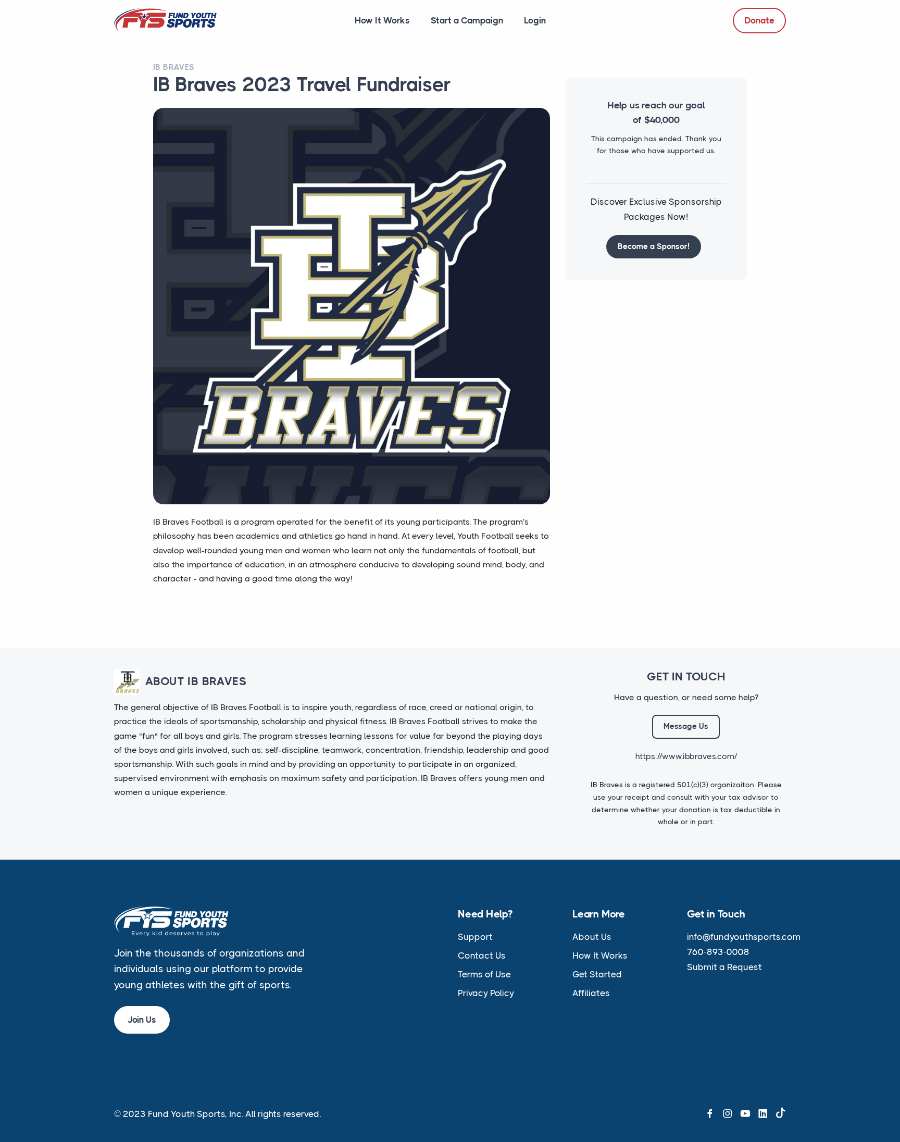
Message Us (686, 726)
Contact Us (482, 955)
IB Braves (174, 67)
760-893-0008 (718, 952)
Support (475, 937)
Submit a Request (724, 967)
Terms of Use (484, 974)
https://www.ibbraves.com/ (686, 756)
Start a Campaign (467, 20)
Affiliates (591, 993)
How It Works (382, 20)
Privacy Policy (486, 993)
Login (535, 20)
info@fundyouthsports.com (744, 937)
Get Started (597, 974)
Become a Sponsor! (654, 246)
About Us (591, 937)
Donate (759, 20)
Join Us (142, 1019)
